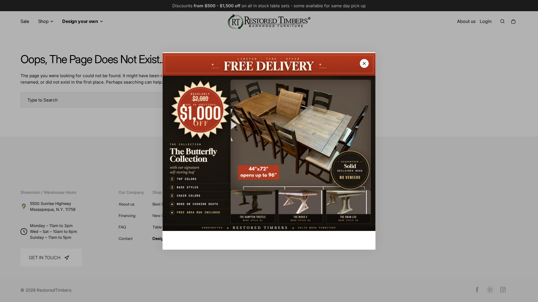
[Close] (364, 63)
